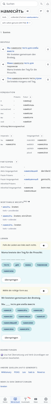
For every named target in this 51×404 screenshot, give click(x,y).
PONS (17, 372)
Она (9, 78)
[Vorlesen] (27, 11)
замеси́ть (7, 215)
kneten (4, 386)
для (30, 47)
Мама (10, 63)
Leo (24, 372)
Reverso (41, 372)
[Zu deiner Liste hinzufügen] (47, 11)
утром (38, 78)
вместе (10, 51)
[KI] (47, 4)
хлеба (35, 47)
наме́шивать (32, 17)
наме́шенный (31, 179)
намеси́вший (31, 171)
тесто (24, 47)
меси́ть (6, 206)
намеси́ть (8, 224)
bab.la (31, 372)
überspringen (11, 279)
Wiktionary (6, 372)
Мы (9, 47)
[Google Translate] (41, 4)
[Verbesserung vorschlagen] (41, 11)
